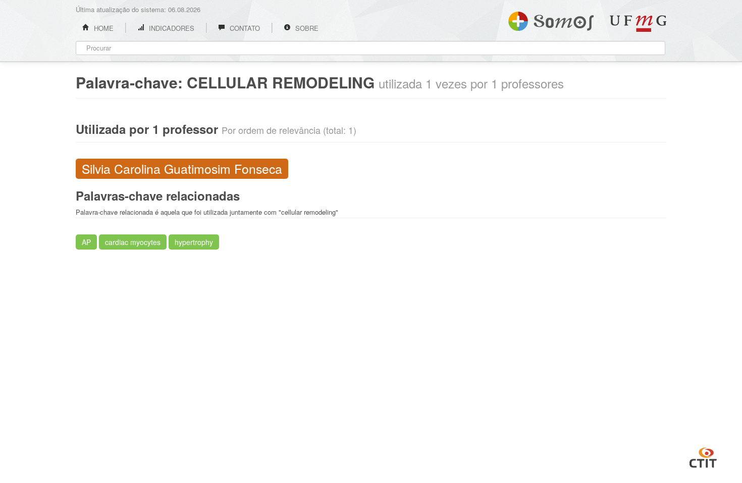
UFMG (638, 23)
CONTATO (244, 28)
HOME (103, 28)
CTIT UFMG (703, 456)
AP (86, 242)
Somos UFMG (551, 19)
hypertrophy (194, 242)
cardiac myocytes (133, 242)
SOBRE (306, 28)
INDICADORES (170, 28)
